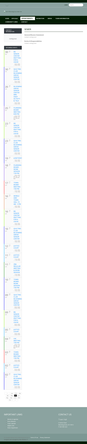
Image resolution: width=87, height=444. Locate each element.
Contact (24, 22)
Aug (7, 397)
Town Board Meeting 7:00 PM (17, 186)
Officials (14, 18)
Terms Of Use (34, 437)
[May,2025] (8, 393)
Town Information (62, 18)
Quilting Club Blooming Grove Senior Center (18, 74)
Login (66, 5)
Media (50, 18)
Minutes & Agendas (12, 419)
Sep (11, 397)
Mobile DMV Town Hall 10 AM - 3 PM (17, 200)
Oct (15, 397)
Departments (27, 18)
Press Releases (11, 421)
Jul (18, 395)
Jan (12, 393)
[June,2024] (5, 393)
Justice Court (16, 247)
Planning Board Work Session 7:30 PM (17, 169)
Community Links (11, 22)
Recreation (40, 18)
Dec (10, 400)
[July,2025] (13, 400)
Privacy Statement (45, 437)
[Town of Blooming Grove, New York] (13, 11)
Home (7, 18)
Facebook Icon (7, 4)
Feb (16, 393)
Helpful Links (10, 425)
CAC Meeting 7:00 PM (17, 341)
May (12, 395)
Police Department (12, 428)
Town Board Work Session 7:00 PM (17, 283)
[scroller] (84, 442)
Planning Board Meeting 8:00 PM (17, 111)
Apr (8, 395)
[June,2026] (16, 400)
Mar (20, 393)
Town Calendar (11, 423)
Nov (19, 397)
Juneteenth (18, 158)
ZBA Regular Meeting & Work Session (17, 268)
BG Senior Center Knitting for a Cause (17, 57)
